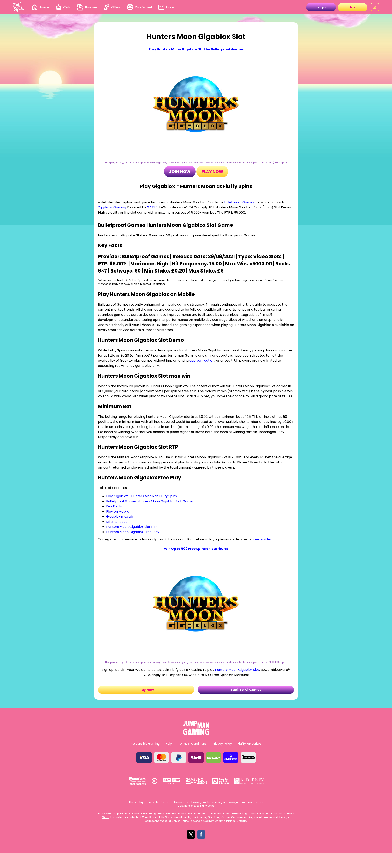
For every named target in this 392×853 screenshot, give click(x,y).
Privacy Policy (222, 744)
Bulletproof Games (239, 202)
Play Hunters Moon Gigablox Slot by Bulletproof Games (196, 49)
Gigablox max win (120, 516)
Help (169, 744)
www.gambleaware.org (207, 802)
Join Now (179, 171)
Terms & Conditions (192, 744)
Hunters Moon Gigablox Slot (237, 669)
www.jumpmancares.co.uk (246, 802)
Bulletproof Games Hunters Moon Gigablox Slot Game (149, 501)
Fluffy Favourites (249, 744)
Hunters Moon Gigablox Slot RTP (131, 526)
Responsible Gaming (145, 744)
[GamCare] (137, 781)
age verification (201, 360)
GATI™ (152, 207)
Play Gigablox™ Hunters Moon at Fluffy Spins (141, 496)
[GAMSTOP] (172, 781)
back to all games (246, 689)
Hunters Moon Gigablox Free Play (132, 532)
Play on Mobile (117, 511)
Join (352, 7)
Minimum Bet (116, 521)
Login (321, 7)
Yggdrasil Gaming (112, 207)
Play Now (212, 171)
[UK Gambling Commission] (196, 781)
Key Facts (114, 506)
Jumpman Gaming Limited (148, 813)
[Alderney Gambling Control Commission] (249, 781)
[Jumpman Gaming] (196, 734)
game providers (262, 539)
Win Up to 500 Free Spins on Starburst (196, 548)
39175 (105, 817)
